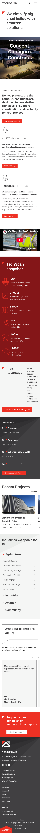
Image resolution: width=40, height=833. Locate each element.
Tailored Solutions (8, 774)
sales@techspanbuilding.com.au (14, 760)
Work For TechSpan (9, 815)
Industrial (11, 595)
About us (5, 808)
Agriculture (13, 554)
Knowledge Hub (7, 778)
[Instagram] (6, 765)
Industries (5, 787)
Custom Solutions (8, 771)
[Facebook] (9, 765)
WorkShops (8, 589)
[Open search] (29, 3)
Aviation (10, 602)
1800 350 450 (9, 752)
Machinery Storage (12, 584)
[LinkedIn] (2, 765)
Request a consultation (13, 473)
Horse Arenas (9, 580)
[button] (35, 491)
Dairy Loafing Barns (12, 565)
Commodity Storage (12, 570)
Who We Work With (9, 781)
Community (13, 610)
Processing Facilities (12, 575)
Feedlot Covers (10, 561)
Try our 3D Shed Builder (6, 830)
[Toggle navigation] (35, 3)
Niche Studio (20, 820)
